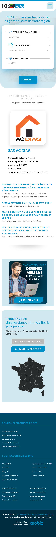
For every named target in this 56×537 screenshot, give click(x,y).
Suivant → (28, 79)
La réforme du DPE (8, 439)
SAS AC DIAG (19, 151)
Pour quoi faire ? (38, 476)
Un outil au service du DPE (11, 447)
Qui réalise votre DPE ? (37, 492)
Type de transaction (26, 32)
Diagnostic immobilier (9, 500)
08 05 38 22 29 (26, 172)
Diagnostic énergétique (10, 476)
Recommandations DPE (38, 488)
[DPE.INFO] (13, 6)
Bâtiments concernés (9, 488)
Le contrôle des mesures (10, 443)
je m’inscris (28, 300)
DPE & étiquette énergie (10, 431)
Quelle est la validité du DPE (42, 464)
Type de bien (22, 45)
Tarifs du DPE (37, 472)
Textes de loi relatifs (8, 496)
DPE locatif (5, 468)
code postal (21, 58)
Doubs (39, 96)
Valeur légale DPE (36, 500)
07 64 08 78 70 (41, 172)
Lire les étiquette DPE (40, 468)
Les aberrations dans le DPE (11, 435)
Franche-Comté (19, 96)
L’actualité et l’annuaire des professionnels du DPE (35, 514)
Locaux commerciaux (37, 496)
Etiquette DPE (6, 464)
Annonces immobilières (10, 492)
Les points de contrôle (9, 479)
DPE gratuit (6, 472)
